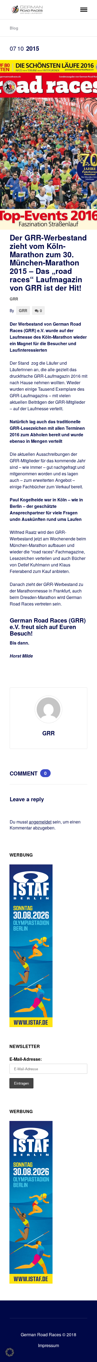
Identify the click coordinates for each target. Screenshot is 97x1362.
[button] (9, 1352)
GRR (14, 299)
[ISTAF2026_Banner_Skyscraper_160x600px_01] (31, 1025)
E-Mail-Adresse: (25, 1059)
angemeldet (40, 822)
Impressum (48, 1345)
